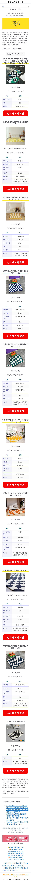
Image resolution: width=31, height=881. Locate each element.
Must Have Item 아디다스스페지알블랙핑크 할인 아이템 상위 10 (17, 823)
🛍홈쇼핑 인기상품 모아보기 (15, 853)
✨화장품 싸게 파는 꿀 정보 (16, 847)
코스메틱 (5, 875)
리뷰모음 (16, 875)
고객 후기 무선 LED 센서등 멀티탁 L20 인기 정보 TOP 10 (16, 815)
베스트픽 (10, 875)
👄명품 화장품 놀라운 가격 (15, 851)
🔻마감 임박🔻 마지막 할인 (15, 23)
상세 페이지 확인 (15, 113)
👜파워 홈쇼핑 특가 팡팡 (15, 857)
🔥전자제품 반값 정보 (15, 849)
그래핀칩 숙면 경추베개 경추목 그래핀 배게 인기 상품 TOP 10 (17, 811)
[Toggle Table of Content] (22, 54)
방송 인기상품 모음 (15, 1)
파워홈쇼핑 (22, 875)
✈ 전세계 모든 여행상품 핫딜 (15, 860)
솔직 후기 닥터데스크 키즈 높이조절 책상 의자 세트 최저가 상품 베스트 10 (17, 807)
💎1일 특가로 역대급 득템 (15, 855)
